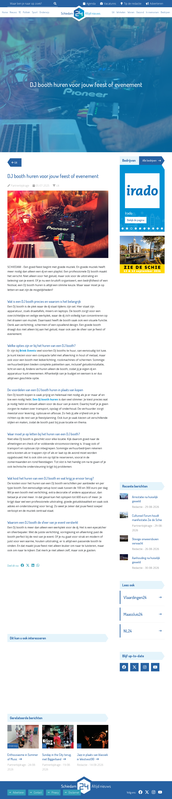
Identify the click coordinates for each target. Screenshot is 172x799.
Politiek (26, 12)
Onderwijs (44, 12)
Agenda (91, 3)
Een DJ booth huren (45, 399)
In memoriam (152, 12)
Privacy (55, 792)
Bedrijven (165, 12)
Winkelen (120, 12)
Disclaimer (73, 792)
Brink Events (27, 350)
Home (5, 12)
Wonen (130, 12)
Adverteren (156, 3)
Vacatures (109, 3)
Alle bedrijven (149, 160)
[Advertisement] (57, 602)
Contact (37, 792)
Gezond (140, 12)
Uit (113, 12)
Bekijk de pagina (135, 212)
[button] (122, 221)
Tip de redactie (132, 3)
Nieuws (13, 12)
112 (20, 12)
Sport (34, 12)
